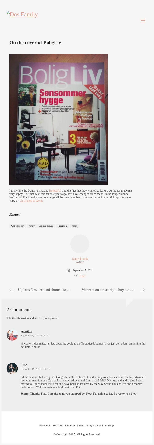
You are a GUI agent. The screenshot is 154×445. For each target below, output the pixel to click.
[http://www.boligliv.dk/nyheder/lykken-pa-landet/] (58, 184)
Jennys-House (46, 225)
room (74, 225)
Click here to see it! (31, 200)
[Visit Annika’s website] (12, 335)
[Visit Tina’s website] (12, 369)
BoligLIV (55, 190)
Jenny (32, 225)
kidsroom (62, 225)
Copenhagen (17, 225)
